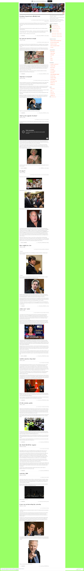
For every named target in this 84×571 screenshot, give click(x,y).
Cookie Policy (17, 569)
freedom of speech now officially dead (30, 16)
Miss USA (42, 119)
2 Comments (23, 35)
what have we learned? (26, 77)
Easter (35, 312)
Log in (51, 90)
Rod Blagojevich (47, 249)
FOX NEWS (42, 35)
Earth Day (43, 477)
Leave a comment (24, 168)
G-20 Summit (42, 362)
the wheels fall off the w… (56, 25)
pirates (42, 312)
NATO (45, 362)
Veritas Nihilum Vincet (54, 81)
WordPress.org (53, 84)
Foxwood (53, 31)
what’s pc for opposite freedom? (28, 116)
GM (45, 406)
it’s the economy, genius (26, 403)
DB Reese (53, 28)
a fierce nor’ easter (25, 309)
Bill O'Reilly (39, 42)
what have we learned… (54, 33)
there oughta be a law (25, 245)
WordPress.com (53, 82)
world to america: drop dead (27, 359)
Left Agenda (52, 69)
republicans (45, 21)
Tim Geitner (47, 312)
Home (63, 13)
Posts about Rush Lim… (54, 36)
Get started (49, 1)
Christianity (37, 119)
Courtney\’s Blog (53, 65)
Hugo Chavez (42, 80)
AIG (38, 406)
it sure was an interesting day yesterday (30, 504)
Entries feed (52, 92)
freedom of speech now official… (58, 28)
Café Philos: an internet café (54, 64)
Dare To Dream (53, 67)
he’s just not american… (56, 31)
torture (48, 21)
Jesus (39, 119)
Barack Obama (38, 35)
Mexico (45, 477)
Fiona (52, 25)
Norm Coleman (44, 174)
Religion (48, 35)
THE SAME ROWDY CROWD (55, 74)
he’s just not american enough (28, 38)
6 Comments (23, 470)
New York (44, 119)
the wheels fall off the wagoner (28, 445)
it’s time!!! (22, 171)
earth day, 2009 (24, 473)
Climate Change (45, 501)
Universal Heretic (53, 79)
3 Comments (23, 112)
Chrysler (40, 406)
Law (44, 35)
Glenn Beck (42, 42)
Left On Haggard (53, 70)
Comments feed (53, 93)
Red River (47, 477)
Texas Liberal (52, 72)
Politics (46, 35)
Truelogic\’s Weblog (53, 77)
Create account (53, 88)
